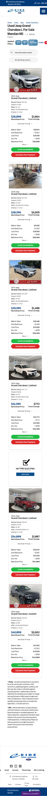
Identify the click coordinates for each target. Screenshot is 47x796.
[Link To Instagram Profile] (20, 766)
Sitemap (18, 784)
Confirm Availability (25, 150)
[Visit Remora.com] (34, 791)
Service (15, 770)
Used (7, 770)
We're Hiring (39, 770)
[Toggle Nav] (43, 11)
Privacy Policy (26, 784)
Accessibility (37, 784)
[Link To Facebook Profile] (11, 766)
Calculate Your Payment (25, 155)
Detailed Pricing (24, 124)
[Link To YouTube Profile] (16, 766)
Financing (26, 770)
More (24, 144)
